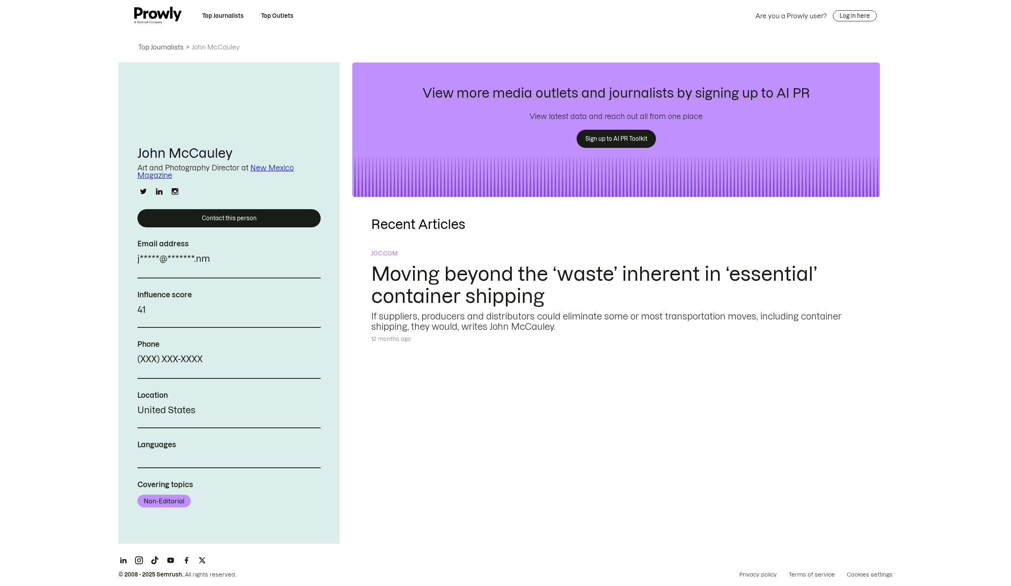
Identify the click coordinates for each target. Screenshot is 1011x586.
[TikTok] (155, 560)
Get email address (243, 260)
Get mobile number (238, 360)
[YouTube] (170, 560)
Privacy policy (758, 574)
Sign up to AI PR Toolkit (616, 139)
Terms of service (812, 574)
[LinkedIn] (123, 560)
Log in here (855, 16)
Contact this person (229, 218)
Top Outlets (277, 16)
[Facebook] (186, 560)
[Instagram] (139, 560)
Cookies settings (870, 574)
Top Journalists (223, 16)
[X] (202, 560)
